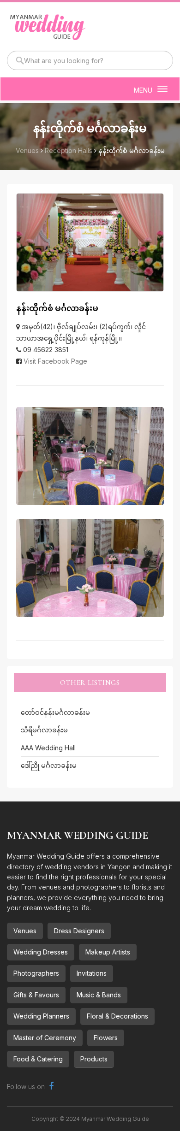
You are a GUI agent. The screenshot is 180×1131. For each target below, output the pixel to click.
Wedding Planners (41, 1016)
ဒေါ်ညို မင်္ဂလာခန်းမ (49, 765)
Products (94, 1059)
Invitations (92, 973)
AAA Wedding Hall (48, 748)
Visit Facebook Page (55, 361)
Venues (24, 931)
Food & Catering (38, 1059)
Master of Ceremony (44, 1038)
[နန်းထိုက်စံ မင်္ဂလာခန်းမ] (90, 456)
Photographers (36, 973)
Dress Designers (79, 931)
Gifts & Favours (36, 995)
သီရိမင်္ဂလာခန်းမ (44, 730)
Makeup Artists (107, 952)
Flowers (106, 1038)
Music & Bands (99, 995)
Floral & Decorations (117, 1016)
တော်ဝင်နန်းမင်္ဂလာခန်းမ (55, 712)
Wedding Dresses (40, 952)
